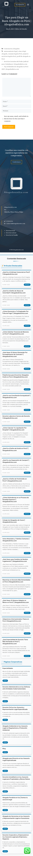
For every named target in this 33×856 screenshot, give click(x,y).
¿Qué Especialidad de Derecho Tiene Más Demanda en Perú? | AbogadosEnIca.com (15, 641)
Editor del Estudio (21, 29)
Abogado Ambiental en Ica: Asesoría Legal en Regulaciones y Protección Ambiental (14, 728)
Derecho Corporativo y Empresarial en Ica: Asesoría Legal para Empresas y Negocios (15, 837)
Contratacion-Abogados (11, 49)
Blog (4, 748)
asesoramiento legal (10, 51)
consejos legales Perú (15, 54)
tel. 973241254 (20, 4)
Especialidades (7, 668)
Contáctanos (16, 162)
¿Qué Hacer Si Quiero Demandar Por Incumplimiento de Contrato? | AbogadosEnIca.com (14, 354)
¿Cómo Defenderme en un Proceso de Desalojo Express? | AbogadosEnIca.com (15, 499)
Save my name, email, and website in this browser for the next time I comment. (16, 118)
